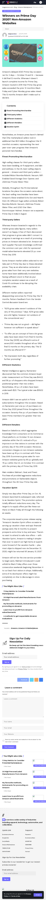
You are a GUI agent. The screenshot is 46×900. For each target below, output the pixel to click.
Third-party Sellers (14, 115)
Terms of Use (15, 896)
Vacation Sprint (13, 127)
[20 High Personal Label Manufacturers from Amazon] (38, 773)
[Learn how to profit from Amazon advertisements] (38, 798)
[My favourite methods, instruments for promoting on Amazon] (38, 784)
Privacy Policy (22, 669)
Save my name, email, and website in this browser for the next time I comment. (23, 741)
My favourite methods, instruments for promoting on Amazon (15, 785)
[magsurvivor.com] (12, 2)
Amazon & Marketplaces (28, 628)
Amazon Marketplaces (11, 11)
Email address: (8, 653)
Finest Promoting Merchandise (18, 111)
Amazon (14, 628)
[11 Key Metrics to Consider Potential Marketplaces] (38, 762)
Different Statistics (14, 119)
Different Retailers (14, 123)
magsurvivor (12, 34)
